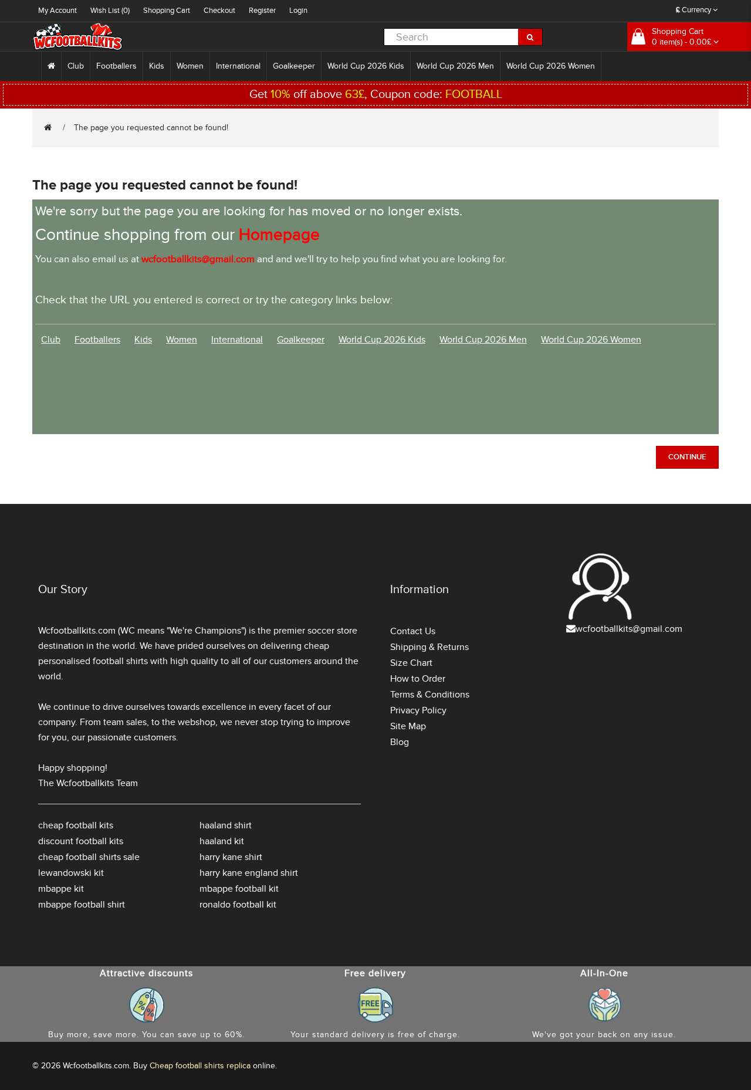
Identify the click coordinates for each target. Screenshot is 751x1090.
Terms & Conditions (429, 694)
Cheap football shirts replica (200, 1066)
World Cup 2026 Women (550, 66)
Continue (687, 457)
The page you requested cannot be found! (151, 128)
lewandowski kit (71, 873)
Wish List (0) (110, 10)
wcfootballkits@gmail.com (629, 629)
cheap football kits (75, 825)
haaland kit (221, 841)
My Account (57, 10)
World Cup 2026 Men (455, 66)
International (238, 66)
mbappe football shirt (81, 904)
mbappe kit (61, 889)
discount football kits (80, 841)
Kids (156, 66)
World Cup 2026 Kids (365, 66)
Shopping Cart (166, 10)
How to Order (417, 679)
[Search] (530, 37)
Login (298, 10)
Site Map (408, 726)
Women (190, 66)
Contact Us (412, 631)
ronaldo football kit (237, 904)
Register (262, 10)
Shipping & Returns (429, 647)
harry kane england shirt (248, 873)
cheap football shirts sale (89, 857)
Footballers (116, 66)
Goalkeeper (294, 66)
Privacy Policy (418, 710)
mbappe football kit (239, 889)
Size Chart (411, 663)
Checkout (219, 10)
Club (75, 66)
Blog (399, 742)
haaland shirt (225, 825)
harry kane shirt (230, 857)
